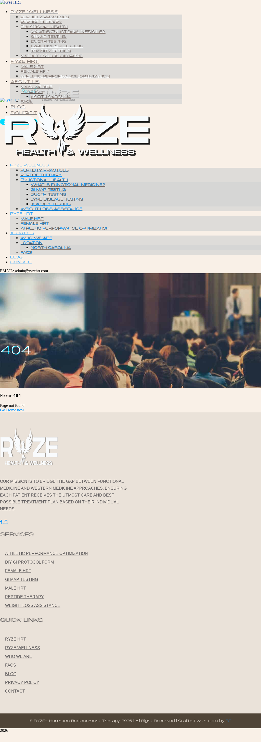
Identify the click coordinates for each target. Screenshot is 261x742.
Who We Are (18, 656)
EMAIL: (7, 271)
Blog (10, 674)
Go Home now (12, 410)
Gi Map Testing (21, 579)
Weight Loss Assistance (32, 605)
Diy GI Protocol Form (29, 562)
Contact (15, 691)
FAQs (10, 665)
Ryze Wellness (22, 648)
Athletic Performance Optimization (46, 553)
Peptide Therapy (24, 597)
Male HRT (15, 588)
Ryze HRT (15, 639)
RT (229, 721)
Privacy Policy (22, 682)
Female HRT (18, 571)
